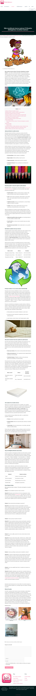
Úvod (2, 6)
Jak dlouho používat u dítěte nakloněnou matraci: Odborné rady (16, 126)
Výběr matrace (19, 6)
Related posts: (9, 124)
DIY (29, 6)
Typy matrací (6, 6)
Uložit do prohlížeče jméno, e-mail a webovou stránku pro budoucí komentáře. (18, 664)
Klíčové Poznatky (8, 123)
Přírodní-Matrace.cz (8, 2)
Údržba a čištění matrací (7, 35)
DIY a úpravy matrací (17, 676)
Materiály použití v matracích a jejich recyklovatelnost (14, 112)
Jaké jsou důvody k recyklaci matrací (12, 110)
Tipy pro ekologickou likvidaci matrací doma (13, 118)
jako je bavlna (17, 494)
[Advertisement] (18, 17)
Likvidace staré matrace (17, 35)
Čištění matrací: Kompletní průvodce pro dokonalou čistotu (15, 127)
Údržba (12, 6)
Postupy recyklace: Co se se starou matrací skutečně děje (15, 114)
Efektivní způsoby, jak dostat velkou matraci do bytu (14, 128)
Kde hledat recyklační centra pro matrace (12, 113)
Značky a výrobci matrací (18, 683)
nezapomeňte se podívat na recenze (11, 577)
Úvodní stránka (27, 676)
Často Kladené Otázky (9, 119)
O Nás (32, 6)
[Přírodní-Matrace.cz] (2, 2)
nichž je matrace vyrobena (14, 296)
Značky (26, 6)
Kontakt (32, 9)
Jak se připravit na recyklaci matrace (11, 117)
